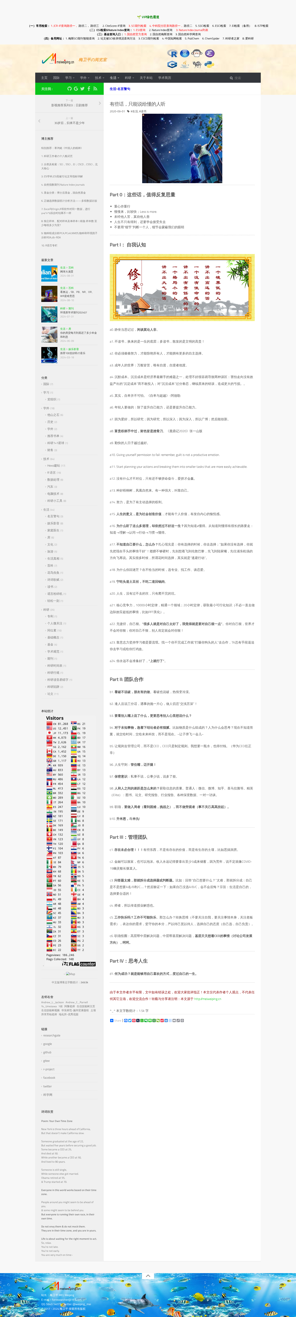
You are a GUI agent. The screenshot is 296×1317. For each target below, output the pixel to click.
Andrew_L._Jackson (53, 1002)
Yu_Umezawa (49, 1006)
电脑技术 (53, 493)
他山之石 (53, 414)
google (47, 1043)
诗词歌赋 (53, 579)
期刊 (71, 308)
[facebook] (88, 89)
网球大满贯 (66, 272)
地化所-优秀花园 (69, 1014)
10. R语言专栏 (49, 245)
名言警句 (123, 88)
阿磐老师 (70, 1006)
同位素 (51, 630)
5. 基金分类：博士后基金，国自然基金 (63, 193)
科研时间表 (54, 665)
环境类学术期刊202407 (73, 312)
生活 (113, 77)
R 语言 (51, 472)
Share (117, 1020)
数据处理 (53, 479)
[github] (69, 89)
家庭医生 (53, 530)
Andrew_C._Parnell (77, 1002)
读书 (143, 111)
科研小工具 (54, 500)
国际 (56, 77)
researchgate (51, 1035)
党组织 (51, 399)
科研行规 (53, 672)
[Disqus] (182, 1082)
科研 (128, 77)
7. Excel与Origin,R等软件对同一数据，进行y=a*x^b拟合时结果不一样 (65, 211)
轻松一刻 (53, 600)
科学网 (47, 1094)
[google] (75, 89)
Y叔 (61, 1006)
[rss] (95, 89)
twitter (47, 1086)
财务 (50, 450)
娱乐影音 (73, 349)
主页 (44, 77)
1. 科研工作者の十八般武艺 (57, 156)
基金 (50, 644)
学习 (68, 77)
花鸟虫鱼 (53, 572)
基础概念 (53, 637)
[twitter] (82, 89)
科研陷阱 (53, 686)
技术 (98, 77)
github (47, 1052)
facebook (49, 1077)
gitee (46, 1060)
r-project (48, 1069)
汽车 (50, 486)
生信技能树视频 (51, 1010)
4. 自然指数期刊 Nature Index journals (63, 185)
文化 (50, 544)
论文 (50, 693)
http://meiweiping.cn (207, 998)
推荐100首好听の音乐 (72, 353)
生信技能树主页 (86, 1006)
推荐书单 (53, 436)
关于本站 (146, 77)
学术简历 (164, 77)
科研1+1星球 (55, 443)
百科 (71, 267)
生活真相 (53, 558)
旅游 (50, 551)
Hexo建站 (53, 465)
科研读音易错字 (57, 679)
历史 (50, 421)
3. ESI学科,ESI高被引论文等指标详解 (62, 176)
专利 (50, 616)
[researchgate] (63, 88)
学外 (83, 77)
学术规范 (53, 651)
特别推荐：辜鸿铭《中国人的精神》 (62, 148)
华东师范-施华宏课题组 (75, 1010)
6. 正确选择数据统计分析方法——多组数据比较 (69, 201)
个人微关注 (54, 623)
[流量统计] (69, 974)
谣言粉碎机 (54, 593)
